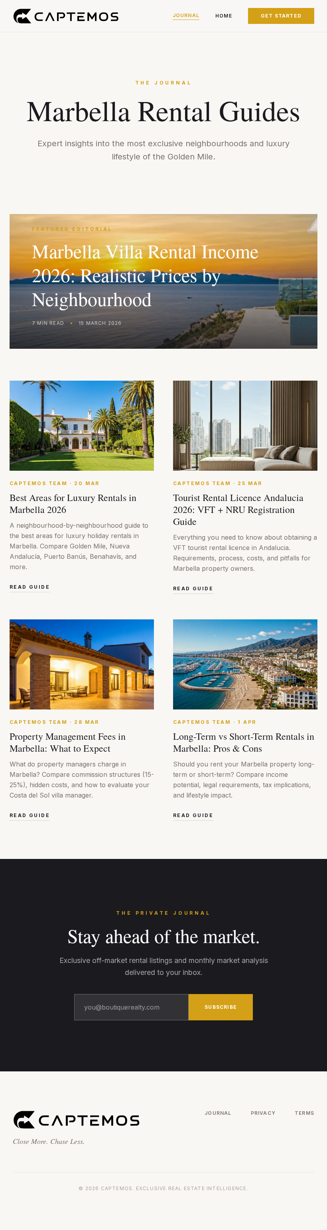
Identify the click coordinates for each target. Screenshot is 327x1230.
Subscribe (221, 1007)
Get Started (281, 16)
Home (223, 16)
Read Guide (30, 587)
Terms (304, 1113)
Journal (186, 15)
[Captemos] (66, 16)
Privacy (263, 1113)
